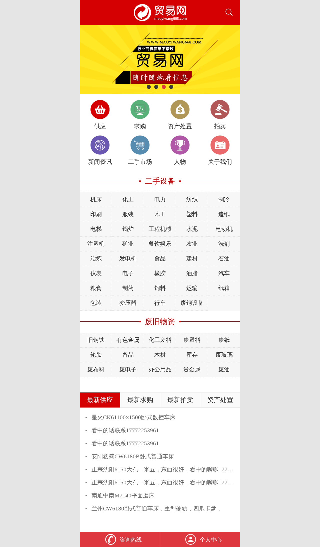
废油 (224, 369)
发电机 (127, 258)
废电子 (127, 369)
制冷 (224, 199)
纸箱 (224, 288)
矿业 (128, 244)
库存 (192, 355)
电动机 (224, 229)
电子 (128, 273)
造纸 (224, 214)
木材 (160, 355)
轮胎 (96, 355)
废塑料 (191, 340)
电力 (160, 199)
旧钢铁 (95, 340)
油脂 (192, 273)
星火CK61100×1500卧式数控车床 (134, 417)
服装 (128, 214)
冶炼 (96, 258)
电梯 (96, 229)
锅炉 (128, 229)
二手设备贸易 (160, 12)
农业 (192, 244)
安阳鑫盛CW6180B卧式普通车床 (133, 456)
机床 (96, 199)
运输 (192, 288)
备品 (128, 355)
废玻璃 (224, 355)
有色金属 (128, 340)
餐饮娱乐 (160, 244)
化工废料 (160, 340)
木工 (160, 214)
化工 (128, 199)
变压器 (127, 303)
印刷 (96, 214)
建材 (192, 258)
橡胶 (160, 273)
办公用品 (160, 369)
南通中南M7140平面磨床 (123, 495)
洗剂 (224, 244)
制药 (128, 288)
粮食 (96, 288)
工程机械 (160, 229)
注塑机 (95, 244)
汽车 (224, 273)
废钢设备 (192, 303)
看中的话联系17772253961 (125, 430)
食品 (160, 258)
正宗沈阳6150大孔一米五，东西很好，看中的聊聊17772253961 (172, 469)
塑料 (192, 214)
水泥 (192, 229)
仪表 (96, 273)
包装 (96, 303)
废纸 (224, 340)
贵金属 (191, 369)
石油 (224, 258)
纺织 (192, 199)
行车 (160, 303)
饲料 (160, 288)
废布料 (95, 369)
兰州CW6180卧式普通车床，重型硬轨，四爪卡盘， (157, 508)
